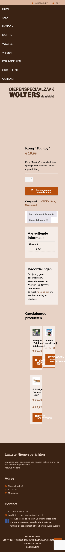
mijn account (41, 3)
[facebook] (7, 521)
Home (6, 9)
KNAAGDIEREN (11, 61)
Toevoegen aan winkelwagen (44, 191)
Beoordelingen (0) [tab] (38, 220)
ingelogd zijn (42, 292)
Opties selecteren (39, 417)
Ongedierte (10, 70)
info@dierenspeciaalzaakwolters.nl (25, 515)
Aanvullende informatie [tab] (41, 214)
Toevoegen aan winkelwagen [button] (39, 362)
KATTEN (7, 35)
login (57, 3)
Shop (5, 17)
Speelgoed (31, 205)
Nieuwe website (12, 467)
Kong (53, 201)
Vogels (7, 44)
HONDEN (7, 26)
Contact (8, 78)
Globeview (32, 547)
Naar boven (32, 536)
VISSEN (7, 52)
